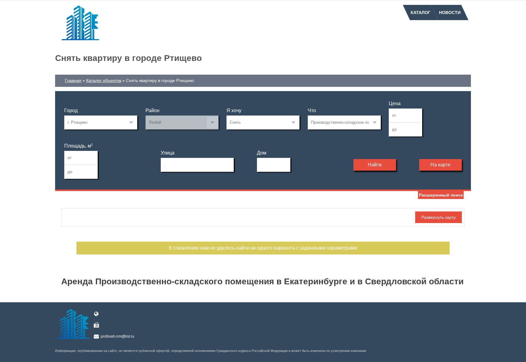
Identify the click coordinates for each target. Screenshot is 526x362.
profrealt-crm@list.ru (117, 336)
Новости (450, 12)
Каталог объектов (103, 80)
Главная (73, 80)
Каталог (420, 12)
